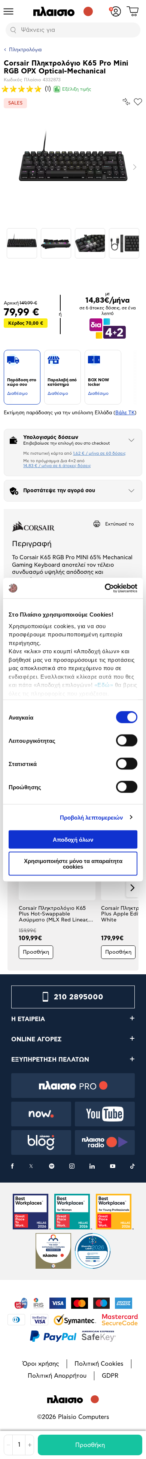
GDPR (110, 1376)
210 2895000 (78, 997)
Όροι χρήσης (40, 1364)
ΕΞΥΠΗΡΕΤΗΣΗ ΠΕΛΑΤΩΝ (50, 1060)
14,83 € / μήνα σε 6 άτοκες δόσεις (57, 466)
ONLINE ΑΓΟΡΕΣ (36, 1039)
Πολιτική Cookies (99, 1364)
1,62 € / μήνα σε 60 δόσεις (99, 453)
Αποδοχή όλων (73, 839)
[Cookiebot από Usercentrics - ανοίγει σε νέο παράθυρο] (105, 588)
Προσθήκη (90, 1445)
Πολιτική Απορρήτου (57, 1376)
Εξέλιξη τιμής (76, 89)
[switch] (126, 741)
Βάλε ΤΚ (125, 413)
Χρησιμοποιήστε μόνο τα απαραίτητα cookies (73, 863)
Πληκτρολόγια (25, 50)
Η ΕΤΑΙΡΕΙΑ (28, 1019)
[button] (13, 887)
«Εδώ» (103, 685)
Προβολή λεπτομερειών (91, 817)
